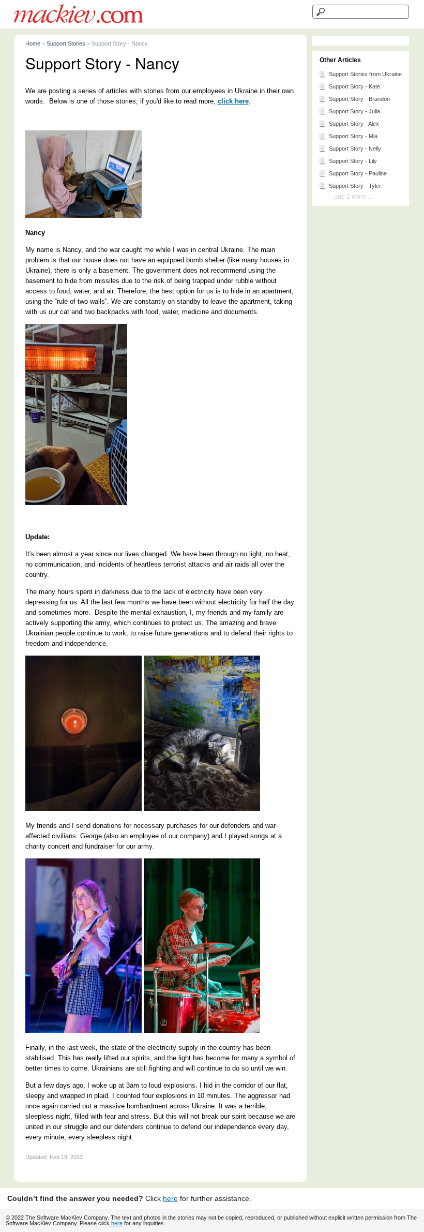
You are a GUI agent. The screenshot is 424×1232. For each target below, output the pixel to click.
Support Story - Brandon (359, 99)
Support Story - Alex (354, 124)
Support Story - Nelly (355, 148)
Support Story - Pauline (358, 173)
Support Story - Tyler (355, 186)
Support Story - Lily (353, 161)
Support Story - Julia (354, 111)
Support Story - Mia (353, 136)
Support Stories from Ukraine (365, 74)
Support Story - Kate (354, 86)
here (170, 1199)
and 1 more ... (353, 196)
